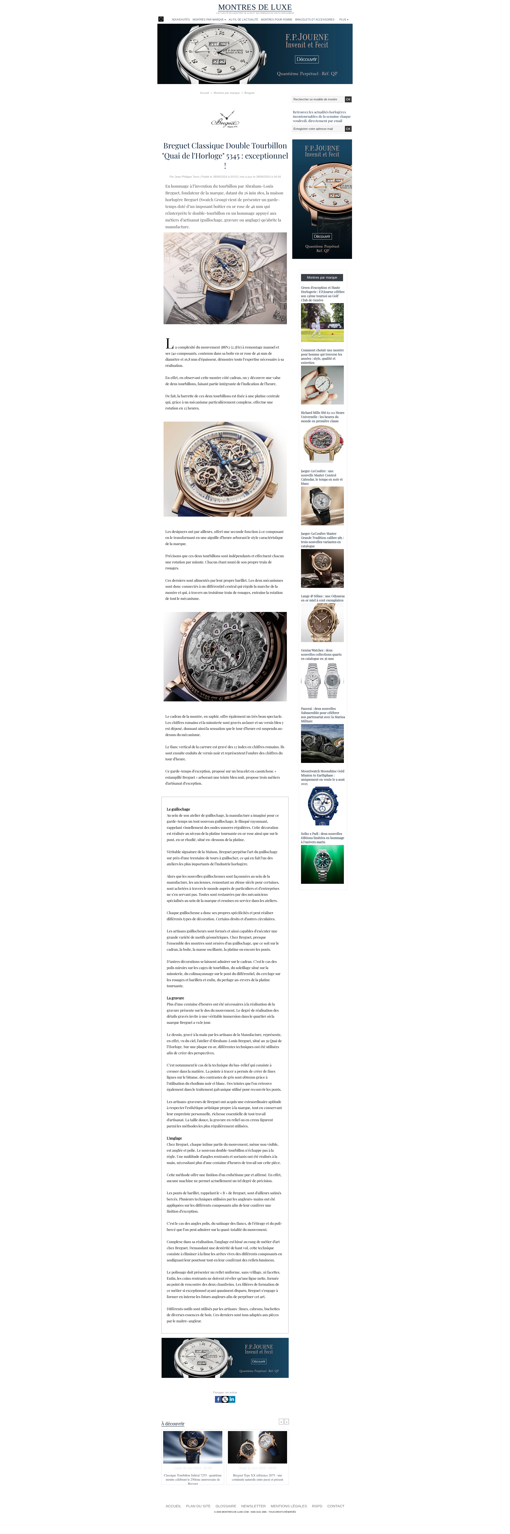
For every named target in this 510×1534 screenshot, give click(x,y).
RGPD (317, 1506)
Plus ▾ (343, 19)
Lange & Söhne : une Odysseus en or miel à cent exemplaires (323, 598)
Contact (335, 1506)
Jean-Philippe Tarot (187, 176)
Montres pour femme (276, 19)
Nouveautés (181, 19)
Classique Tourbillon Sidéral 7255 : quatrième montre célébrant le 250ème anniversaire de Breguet (193, 1478)
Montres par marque (227, 92)
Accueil (204, 92)
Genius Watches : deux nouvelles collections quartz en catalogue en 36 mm (321, 654)
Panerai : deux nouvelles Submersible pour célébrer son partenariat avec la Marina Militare (323, 714)
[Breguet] (225, 118)
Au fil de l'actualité (243, 19)
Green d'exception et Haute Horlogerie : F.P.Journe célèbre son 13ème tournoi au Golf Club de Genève (323, 293)
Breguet (249, 92)
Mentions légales (289, 1506)
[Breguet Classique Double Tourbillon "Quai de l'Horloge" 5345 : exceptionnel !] (225, 233)
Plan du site (199, 1506)
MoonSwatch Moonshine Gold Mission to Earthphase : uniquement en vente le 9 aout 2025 (323, 777)
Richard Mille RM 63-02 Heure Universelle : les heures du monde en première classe (322, 416)
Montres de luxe (255, 7)
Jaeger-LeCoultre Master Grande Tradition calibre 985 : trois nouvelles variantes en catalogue (322, 539)
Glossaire (226, 1506)
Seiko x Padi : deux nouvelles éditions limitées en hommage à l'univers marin (322, 837)
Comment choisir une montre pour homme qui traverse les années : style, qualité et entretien (322, 356)
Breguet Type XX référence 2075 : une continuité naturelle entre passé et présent (257, 1477)
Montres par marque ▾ (209, 19)
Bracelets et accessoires (314, 19)
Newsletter (254, 1506)
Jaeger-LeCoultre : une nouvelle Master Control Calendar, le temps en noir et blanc (322, 477)
